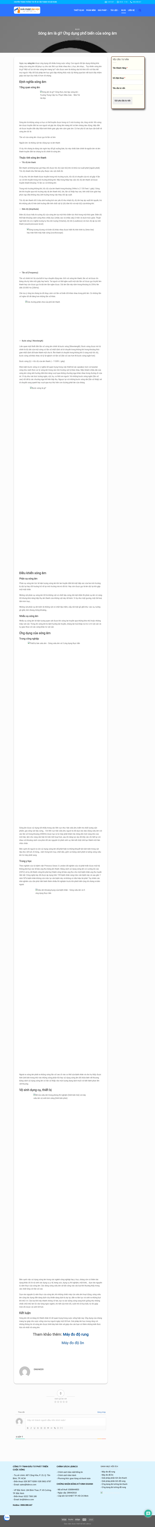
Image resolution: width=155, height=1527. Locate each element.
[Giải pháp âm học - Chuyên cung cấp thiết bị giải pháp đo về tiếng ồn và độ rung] (27, 10)
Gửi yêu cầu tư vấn (122, 100)
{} (58, 1428)
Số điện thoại (119, 78)
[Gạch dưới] (34, 1428)
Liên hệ (131, 10)
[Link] (55, 1428)
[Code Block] (51, 1428)
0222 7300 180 (30, 1496)
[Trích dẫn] (48, 1428)
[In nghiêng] (31, 1428)
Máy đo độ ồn (73, 1343)
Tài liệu (114, 10)
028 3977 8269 (30, 1481)
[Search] (140, 10)
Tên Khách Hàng (120, 68)
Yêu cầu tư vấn (119, 88)
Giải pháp (102, 10)
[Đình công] (38, 1428)
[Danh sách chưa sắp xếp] (44, 1428)
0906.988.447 (26, 1505)
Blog (123, 10)
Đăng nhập (101, 1412)
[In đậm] (27, 1428)
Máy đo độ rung (76, 1334)
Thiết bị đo (79, 10)
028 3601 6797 (44, 1481)
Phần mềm (91, 10)
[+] (61, 1428)
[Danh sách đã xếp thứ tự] (41, 1428)
